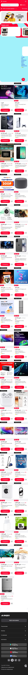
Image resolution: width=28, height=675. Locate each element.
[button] (14, 17)
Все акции (24, 8)
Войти (23, 5)
